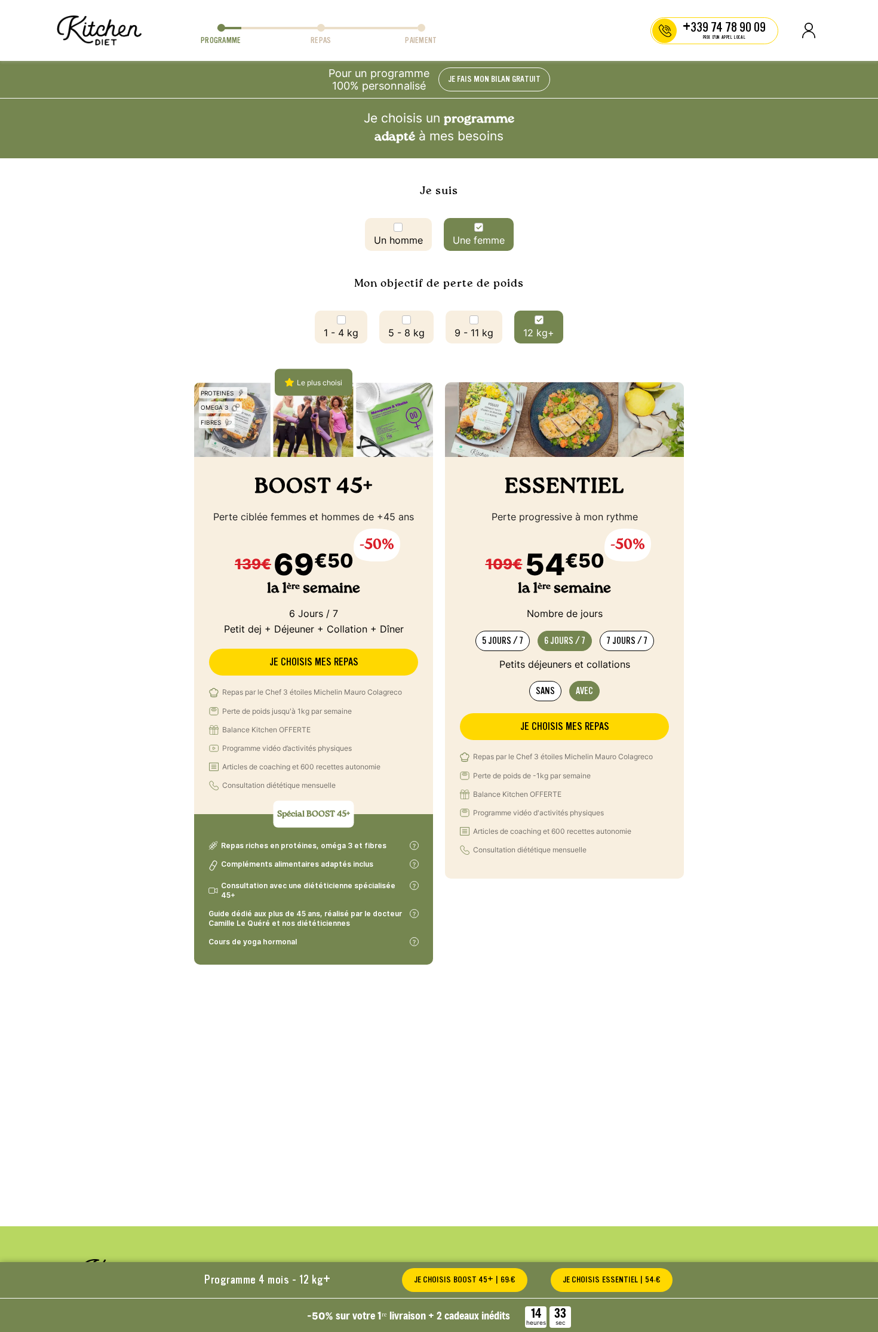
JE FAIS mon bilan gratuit (494, 79)
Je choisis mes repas (313, 662)
